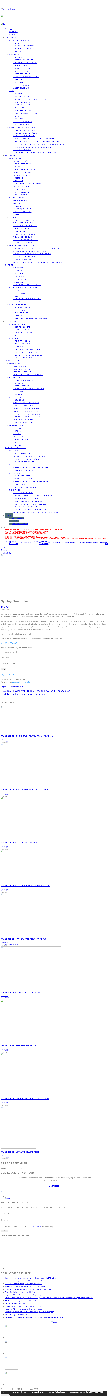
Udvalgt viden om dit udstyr (23, 127)
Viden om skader (22, 307)
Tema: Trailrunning (23, 223)
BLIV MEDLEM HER (54, 1186)
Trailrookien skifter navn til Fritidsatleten (24, 789)
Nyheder (10, 29)
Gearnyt (18, 43)
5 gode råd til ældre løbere (28, 501)
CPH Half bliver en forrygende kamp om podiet (25, 532)
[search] (21, 1168)
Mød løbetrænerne (23, 369)
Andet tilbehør (21, 88)
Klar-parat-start (15, 448)
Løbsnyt (13, 32)
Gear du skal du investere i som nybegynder (36, 512)
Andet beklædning (23, 74)
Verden (17, 434)
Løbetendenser (21, 383)
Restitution (20, 189)
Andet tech (19, 82)
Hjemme (17, 206)
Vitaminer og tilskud (24, 332)
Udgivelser (23, 542)
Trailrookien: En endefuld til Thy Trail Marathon (27, 736)
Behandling (19, 310)
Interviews (14, 363)
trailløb (21, 686)
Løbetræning (15, 158)
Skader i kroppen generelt (27, 285)
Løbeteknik (19, 178)
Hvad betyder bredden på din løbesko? (33, 147)
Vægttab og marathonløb (26, 403)
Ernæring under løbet (25, 470)
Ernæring (11, 321)
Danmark (18, 428)
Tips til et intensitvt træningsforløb (33, 495)
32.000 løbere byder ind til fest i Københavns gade (26, 534)
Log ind (15, 521)
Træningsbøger (21, 195)
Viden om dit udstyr (24, 48)
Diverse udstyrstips (24, 46)
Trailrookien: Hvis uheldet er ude (19, 1045)
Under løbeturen (22, 209)
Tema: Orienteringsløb (25, 226)
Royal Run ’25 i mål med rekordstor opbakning (23, 1309)
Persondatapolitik (63, 542)
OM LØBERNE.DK (40, 541)
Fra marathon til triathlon (27, 417)
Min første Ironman (24, 420)
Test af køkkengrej (23, 358)
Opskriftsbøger (22, 341)
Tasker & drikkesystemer (26, 77)
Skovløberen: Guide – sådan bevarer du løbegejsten (35, 691)
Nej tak (100, 1392)
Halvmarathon (21, 439)
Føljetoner (15, 397)
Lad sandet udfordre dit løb (16, 1303)
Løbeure (18, 79)
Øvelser (18, 203)
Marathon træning (23, 172)
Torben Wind (13, 686)
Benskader (19, 276)
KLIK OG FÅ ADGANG (9, 643)
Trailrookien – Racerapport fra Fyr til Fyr (24, 939)
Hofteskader (20, 279)
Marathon (18, 436)
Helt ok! (93, 1392)
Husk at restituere (23, 259)
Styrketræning (17, 197)
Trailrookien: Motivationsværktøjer (23, 694)
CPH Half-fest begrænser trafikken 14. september (26, 531)
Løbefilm (18, 394)
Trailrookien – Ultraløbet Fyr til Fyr (20, 992)
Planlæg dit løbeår (23, 493)
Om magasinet (13, 543)
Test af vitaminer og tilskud (28, 355)
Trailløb (18, 442)
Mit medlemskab (20, 524)
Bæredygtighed (21, 51)
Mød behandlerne (22, 372)
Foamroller (20, 293)
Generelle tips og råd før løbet (30, 456)
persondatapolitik (34, 1226)
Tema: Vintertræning (24, 220)
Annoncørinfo (99, 542)
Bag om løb (14, 377)
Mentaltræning (21, 186)
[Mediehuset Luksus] (54, 1322)
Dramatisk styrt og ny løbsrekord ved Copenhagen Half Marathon (33, 530)
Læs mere (5, 1395)
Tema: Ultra (19, 231)
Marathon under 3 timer (26, 411)
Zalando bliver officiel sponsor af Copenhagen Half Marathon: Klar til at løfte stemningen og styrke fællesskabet (55, 539)
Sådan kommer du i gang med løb (30, 504)
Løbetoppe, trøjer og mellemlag (30, 99)
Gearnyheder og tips (20, 40)
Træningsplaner (22, 192)
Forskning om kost (23, 330)
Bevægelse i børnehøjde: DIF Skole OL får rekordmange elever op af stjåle (34, 1317)
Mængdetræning (22, 175)
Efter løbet (15, 473)
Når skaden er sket (19, 304)
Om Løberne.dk (43, 543)
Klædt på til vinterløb (25, 130)
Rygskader (19, 282)
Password (5, 658)
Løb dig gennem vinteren (26, 498)
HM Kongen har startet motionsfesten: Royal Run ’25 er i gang (29, 1312)
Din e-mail (5, 1220)
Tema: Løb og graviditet (26, 240)
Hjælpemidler (20, 316)
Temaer (13, 217)
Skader (9, 265)
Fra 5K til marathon (24, 406)
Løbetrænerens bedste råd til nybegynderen (37, 248)
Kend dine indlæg (22, 150)
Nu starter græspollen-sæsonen (17, 1314)
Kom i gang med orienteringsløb (30, 509)
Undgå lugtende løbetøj (26, 133)
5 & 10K (17, 167)
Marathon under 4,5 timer (27, 408)
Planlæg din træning (24, 257)
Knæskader (19, 273)
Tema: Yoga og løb (23, 243)
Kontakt (51, 542)
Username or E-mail (9, 652)
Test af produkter (18, 346)
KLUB (10, 515)
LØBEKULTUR (12, 361)
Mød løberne (20, 366)
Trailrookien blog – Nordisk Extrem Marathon (25, 886)
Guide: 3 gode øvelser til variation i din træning (38, 262)
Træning (10, 155)
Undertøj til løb (22, 68)
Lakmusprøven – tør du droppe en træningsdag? (24, 1306)
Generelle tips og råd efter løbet (31, 481)
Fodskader (19, 271)
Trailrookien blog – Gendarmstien (19, 843)
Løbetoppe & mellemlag (25, 63)
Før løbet (14, 450)
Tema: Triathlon (22, 228)
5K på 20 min (19, 400)
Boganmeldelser (22, 392)
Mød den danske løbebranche (28, 375)
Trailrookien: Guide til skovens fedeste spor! (25, 1099)
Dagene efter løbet (24, 479)
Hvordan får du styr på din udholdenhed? (21, 1300)
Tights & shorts (22, 65)
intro (6, 686)
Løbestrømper (21, 71)
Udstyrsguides (16, 54)
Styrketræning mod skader (27, 299)
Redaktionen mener (23, 380)
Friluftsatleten (6, 608)
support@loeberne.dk (21, 682)
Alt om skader (16, 268)
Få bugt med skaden (23, 422)
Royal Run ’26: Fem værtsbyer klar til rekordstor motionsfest (29, 1289)
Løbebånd (18, 181)
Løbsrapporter (17, 425)
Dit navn (5, 1214)
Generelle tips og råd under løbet (31, 467)
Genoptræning (21, 313)
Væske (17, 335)
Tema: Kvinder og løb (24, 234)
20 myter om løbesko (24, 136)
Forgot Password (7, 674)
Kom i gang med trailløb (26, 507)
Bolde (16, 290)
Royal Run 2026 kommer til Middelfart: (21, 536)
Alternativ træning (23, 302)
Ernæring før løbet (24, 462)
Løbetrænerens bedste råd (23, 245)
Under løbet (15, 465)
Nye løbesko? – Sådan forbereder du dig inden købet (40, 144)
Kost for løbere (22, 327)
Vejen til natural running (27, 414)
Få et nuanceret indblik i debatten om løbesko (37, 153)
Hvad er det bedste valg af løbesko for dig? (36, 141)
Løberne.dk (5, 606)
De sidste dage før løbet (26, 459)
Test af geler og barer (25, 352)
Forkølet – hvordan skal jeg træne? (32, 254)
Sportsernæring (17, 324)
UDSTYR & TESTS (14, 37)
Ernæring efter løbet (25, 487)
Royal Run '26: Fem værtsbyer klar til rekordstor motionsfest (32, 535)
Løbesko (18, 57)
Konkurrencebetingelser (82, 542)
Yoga (16, 296)
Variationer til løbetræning (28, 183)
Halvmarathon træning (25, 169)
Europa (17, 431)
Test (11, 91)
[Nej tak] (9, 1395)
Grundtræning (21, 200)
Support (31, 542)
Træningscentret (22, 212)
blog (2, 686)
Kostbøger (14, 338)
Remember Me (9, 663)
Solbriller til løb (23, 85)
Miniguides (14, 490)
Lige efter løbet (22, 476)
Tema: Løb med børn (23, 237)
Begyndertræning (23, 164)
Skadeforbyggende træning (23, 287)
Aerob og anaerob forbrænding (30, 251)
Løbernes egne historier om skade (31, 318)
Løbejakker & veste (23, 60)
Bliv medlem (18, 518)
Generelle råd (21, 161)
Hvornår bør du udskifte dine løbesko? (34, 138)
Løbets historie (22, 386)
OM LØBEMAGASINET (12, 541)
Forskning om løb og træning (29, 389)
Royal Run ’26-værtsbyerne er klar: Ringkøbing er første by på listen (35, 537)
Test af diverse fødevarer (27, 349)
